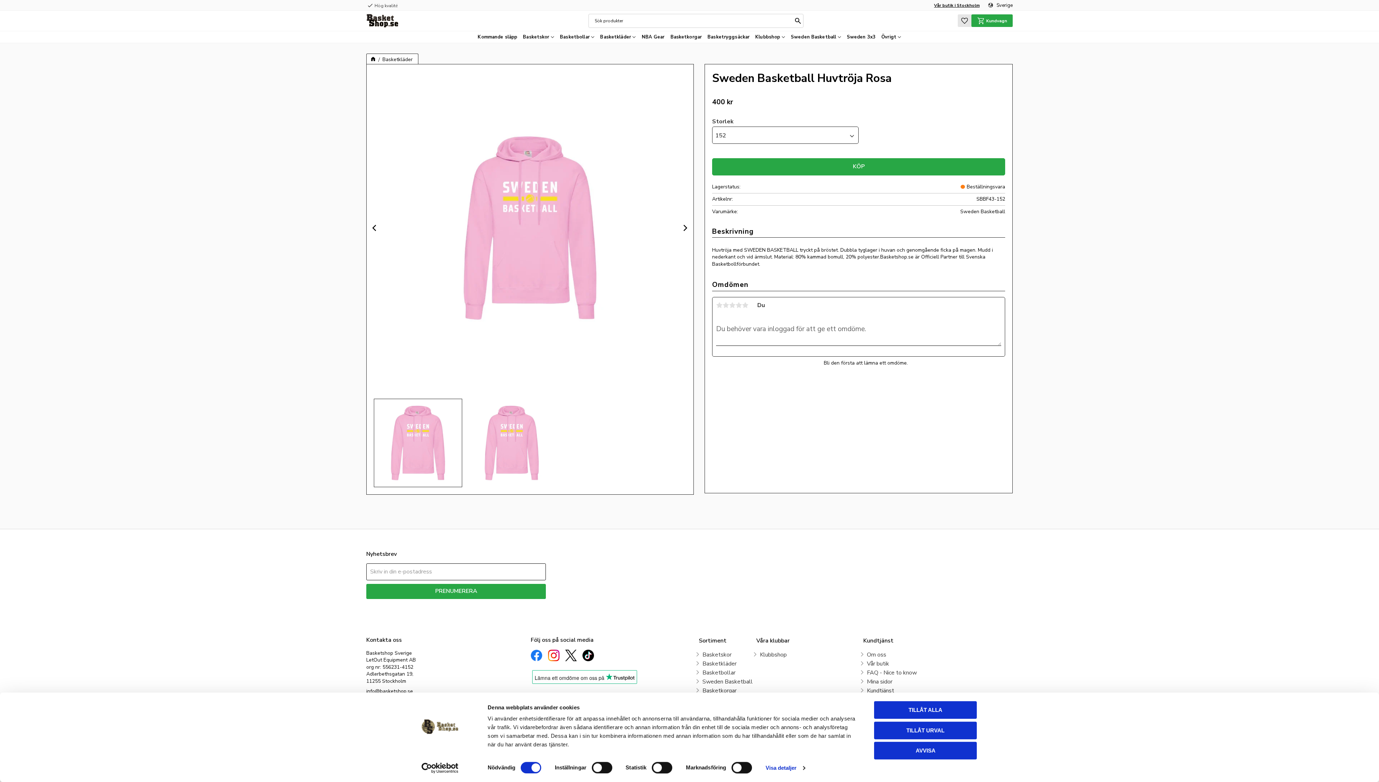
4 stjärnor (738, 305)
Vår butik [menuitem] (878, 664)
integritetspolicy (481, 604)
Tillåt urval (925, 730)
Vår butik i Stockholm (957, 5)
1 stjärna (719, 305)
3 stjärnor (732, 305)
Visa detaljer (781, 768)
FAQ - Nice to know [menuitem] (892, 673)
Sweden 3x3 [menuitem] (861, 37)
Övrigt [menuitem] (888, 37)
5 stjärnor (745, 305)
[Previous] (375, 228)
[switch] (602, 767)
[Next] (685, 228)
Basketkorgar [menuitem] (686, 37)
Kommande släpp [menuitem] (497, 37)
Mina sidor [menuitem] (879, 682)
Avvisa (925, 750)
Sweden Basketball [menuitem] (813, 37)
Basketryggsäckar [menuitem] (728, 37)
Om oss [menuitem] (876, 655)
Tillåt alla (925, 710)
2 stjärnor (726, 305)
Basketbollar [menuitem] (575, 37)
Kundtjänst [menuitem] (880, 691)
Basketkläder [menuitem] (615, 37)
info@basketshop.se (389, 691)
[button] (964, 20)
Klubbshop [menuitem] (767, 37)
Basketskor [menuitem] (536, 37)
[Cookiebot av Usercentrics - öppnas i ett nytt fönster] (440, 768)
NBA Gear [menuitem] (653, 37)
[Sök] (798, 21)
